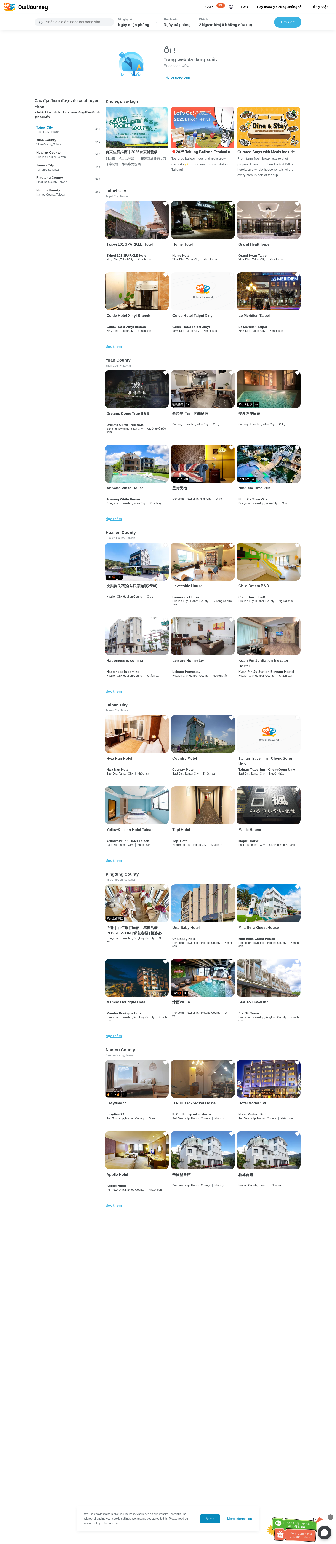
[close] (330, 1517)
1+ (120, 577)
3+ (185, 993)
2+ (187, 404)
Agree (210, 1518)
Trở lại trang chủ (177, 78)
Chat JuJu (213, 7)
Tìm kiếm (287, 22)
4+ (256, 404)
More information (239, 1518)
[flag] (231, 7)
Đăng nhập (320, 7)
